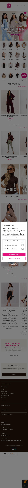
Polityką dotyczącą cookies (12, 231)
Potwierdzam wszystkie (14, 254)
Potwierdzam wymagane (14, 258)
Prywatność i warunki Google (12, 236)
